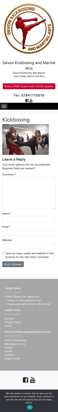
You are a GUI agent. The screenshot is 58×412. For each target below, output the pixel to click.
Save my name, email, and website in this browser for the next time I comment (29, 255)
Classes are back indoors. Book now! (28, 304)
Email (6, 226)
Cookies (9, 318)
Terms (8, 325)
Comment (9, 174)
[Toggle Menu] (4, 106)
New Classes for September (23, 296)
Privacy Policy (13, 322)
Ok (29, 407)
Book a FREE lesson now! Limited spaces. (29, 86)
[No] (54, 400)
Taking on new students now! (24, 300)
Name (6, 213)
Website (7, 240)
